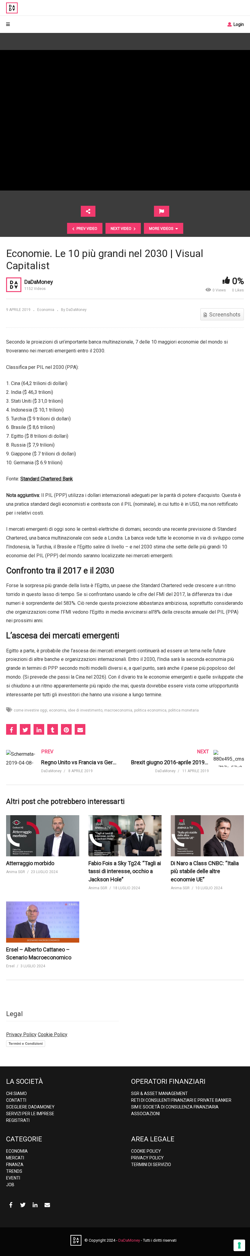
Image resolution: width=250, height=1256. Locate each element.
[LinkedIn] (35, 1205)
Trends (14, 1171)
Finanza (14, 1164)
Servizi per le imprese (30, 1113)
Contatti (16, 1100)
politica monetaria (183, 710)
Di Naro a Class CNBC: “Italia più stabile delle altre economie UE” (205, 871)
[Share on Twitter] (25, 729)
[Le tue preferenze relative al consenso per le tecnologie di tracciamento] (239, 1245)
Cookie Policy (52, 1034)
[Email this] (80, 729)
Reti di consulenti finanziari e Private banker (181, 1100)
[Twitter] (22, 1205)
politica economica (150, 710)
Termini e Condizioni (26, 1043)
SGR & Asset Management (159, 1093)
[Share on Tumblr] (52, 729)
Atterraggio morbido (30, 863)
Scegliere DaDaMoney (30, 1106)
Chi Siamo (16, 1093)
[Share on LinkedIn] (39, 729)
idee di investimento (85, 710)
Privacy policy (147, 1157)
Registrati (18, 1120)
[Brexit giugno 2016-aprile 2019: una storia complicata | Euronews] (187, 767)
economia (57, 710)
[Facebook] (10, 1205)
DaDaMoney (38, 282)
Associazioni (145, 1113)
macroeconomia (118, 710)
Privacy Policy (21, 1034)
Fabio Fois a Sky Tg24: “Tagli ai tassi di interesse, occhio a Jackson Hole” (124, 871)
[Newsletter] (47, 1205)
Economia (45, 310)
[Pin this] (66, 729)
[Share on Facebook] (11, 729)
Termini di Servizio (151, 1164)
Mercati (15, 1157)
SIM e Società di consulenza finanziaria (175, 1106)
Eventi (13, 1178)
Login (238, 24)
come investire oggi (30, 710)
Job (10, 1184)
